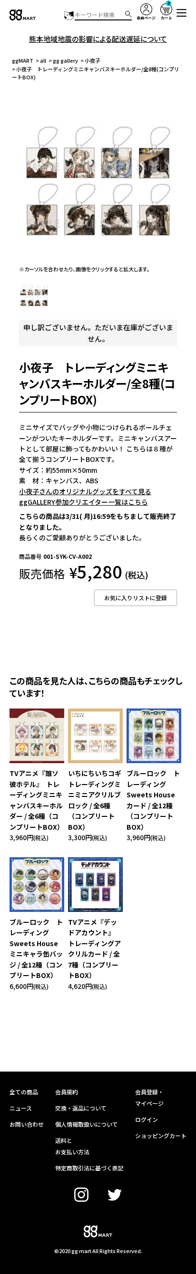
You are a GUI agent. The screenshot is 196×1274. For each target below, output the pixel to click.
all (43, 60)
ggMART (22, 60)
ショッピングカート (160, 1135)
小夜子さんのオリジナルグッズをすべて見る (85, 491)
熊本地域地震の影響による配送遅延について (98, 39)
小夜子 (92, 60)
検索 (128, 14)
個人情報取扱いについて (86, 1124)
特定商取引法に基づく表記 (89, 1168)
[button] (181, 12)
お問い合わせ (27, 1124)
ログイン (146, 1119)
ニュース (21, 1108)
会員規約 (66, 1092)
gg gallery (65, 60)
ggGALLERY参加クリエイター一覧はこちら (83, 502)
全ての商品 (24, 1092)
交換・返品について (81, 1108)
